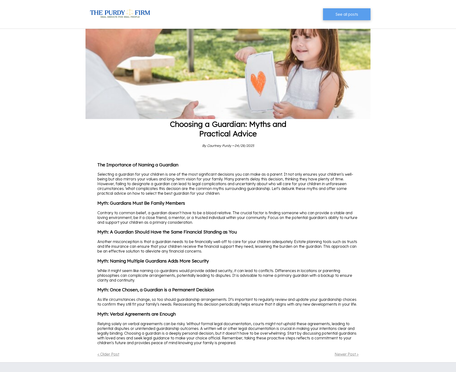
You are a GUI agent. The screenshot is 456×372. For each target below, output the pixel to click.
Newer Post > (347, 354)
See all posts (346, 14)
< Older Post (108, 354)
